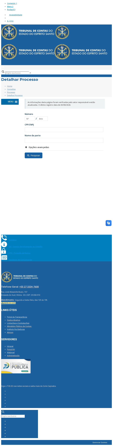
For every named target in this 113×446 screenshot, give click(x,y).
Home (9, 86)
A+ (12, 21)
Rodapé (11, 10)
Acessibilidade (15, 15)
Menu (10, 6)
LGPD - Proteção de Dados (19, 253)
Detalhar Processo (15, 95)
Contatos (12, 240)
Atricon (10, 332)
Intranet (10, 346)
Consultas (11, 89)
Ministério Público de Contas (19, 326)
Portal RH (11, 349)
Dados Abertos (13, 320)
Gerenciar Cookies (100, 443)
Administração (13, 355)
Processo (11, 92)
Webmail (11, 352)
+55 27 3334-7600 (29, 286)
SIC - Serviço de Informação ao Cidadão (26, 247)
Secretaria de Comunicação (20, 260)
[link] (30, 73)
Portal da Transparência (17, 317)
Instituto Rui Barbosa (16, 329)
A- (8, 21)
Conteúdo (12, 3)
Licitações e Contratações (18, 323)
